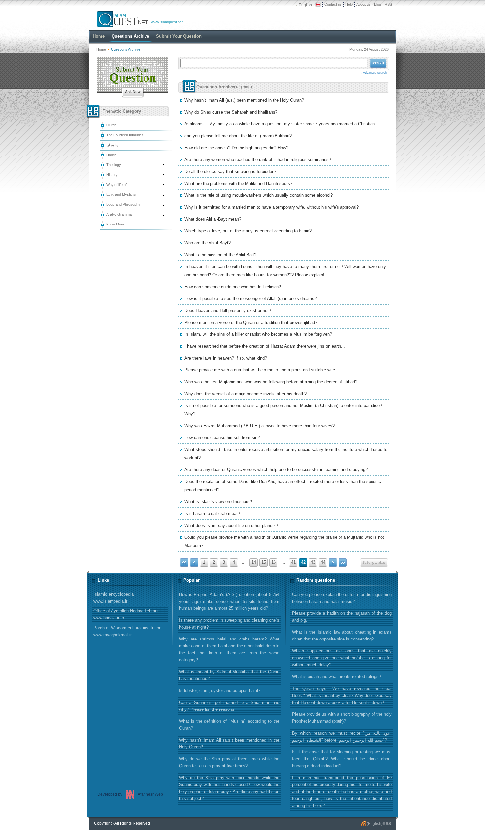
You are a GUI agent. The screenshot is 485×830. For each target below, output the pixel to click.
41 (293, 562)
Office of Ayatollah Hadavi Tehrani (125, 614)
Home (101, 49)
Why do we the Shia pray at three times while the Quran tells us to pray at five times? (229, 762)
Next (333, 562)
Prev (194, 562)
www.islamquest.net (167, 22)
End (343, 562)
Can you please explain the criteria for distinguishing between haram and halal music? (342, 598)
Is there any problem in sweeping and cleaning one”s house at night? (229, 624)
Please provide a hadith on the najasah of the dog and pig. (342, 617)
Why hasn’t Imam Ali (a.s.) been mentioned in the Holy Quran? (229, 743)
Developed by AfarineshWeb (130, 794)
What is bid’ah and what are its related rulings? (336, 676)
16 (273, 562)
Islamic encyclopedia (113, 598)
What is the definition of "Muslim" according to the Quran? (229, 725)
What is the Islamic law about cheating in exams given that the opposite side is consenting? (342, 635)
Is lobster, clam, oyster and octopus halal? (219, 690)
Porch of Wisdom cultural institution (127, 631)
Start (184, 562)
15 (263, 562)
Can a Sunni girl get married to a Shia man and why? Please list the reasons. (229, 706)
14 (253, 562)
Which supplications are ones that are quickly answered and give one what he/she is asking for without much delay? (342, 657)
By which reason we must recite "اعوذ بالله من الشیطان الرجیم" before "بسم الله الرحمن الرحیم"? (342, 737)
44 (323, 562)
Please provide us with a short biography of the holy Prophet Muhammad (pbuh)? (342, 718)
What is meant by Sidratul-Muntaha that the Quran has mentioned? (229, 675)
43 (313, 562)
